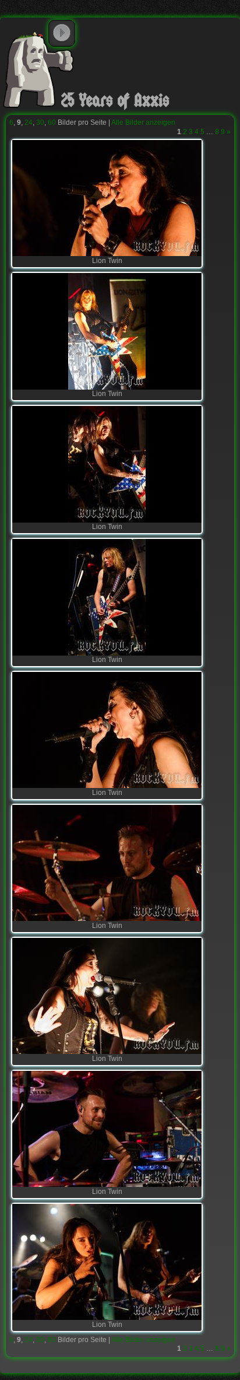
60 (52, 122)
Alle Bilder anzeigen (143, 122)
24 (28, 122)
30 (40, 122)
